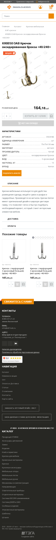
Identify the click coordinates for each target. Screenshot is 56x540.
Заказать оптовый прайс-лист (20, 408)
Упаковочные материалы (13, 509)
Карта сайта (7, 399)
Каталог (5, 372)
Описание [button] (12, 183)
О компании (7, 391)
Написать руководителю (11, 349)
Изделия (5, 448)
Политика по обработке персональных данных (20, 352)
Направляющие (9, 486)
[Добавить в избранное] (51, 116)
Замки (4, 444)
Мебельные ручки (10, 479)
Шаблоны (6, 513)
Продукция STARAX (10, 437)
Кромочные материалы (12, 460)
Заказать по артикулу (22, 7)
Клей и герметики (9, 452)
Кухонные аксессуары (11, 467)
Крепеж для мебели (10, 456)
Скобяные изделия (10, 506)
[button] (40, 8)
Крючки (5, 464)
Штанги (5, 517)
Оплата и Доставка (10, 383)
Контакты (6, 395)
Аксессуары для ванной (12, 441)
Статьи (5, 387)
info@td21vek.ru (9, 328)
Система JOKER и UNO (11, 502)
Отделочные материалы (13, 494)
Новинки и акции (9, 376)
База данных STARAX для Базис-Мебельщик (27, 417)
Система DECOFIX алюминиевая (15, 498)
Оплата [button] (11, 226)
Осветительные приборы (13, 490)
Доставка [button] (12, 219)
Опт (3, 379)
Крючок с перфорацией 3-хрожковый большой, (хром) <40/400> (13, 271)
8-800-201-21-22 (8, 319)
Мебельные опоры (10, 471)
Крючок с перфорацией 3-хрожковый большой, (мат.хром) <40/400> (41, 271)
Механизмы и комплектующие (15, 483)
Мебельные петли (10, 475)
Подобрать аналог (12, 173)
